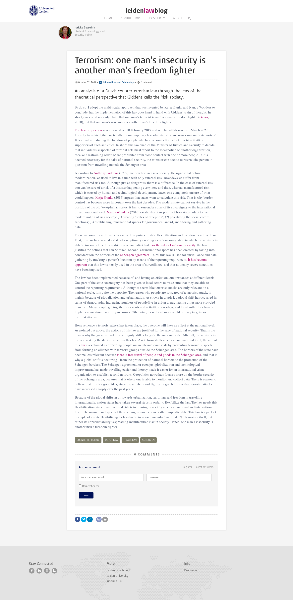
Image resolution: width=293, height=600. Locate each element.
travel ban (130, 440)
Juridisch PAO (114, 581)
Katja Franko (104, 197)
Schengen (148, 440)
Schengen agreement (134, 254)
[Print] (105, 519)
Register (187, 467)
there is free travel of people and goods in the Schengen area (159, 354)
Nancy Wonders (118, 212)
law (83, 345)
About (177, 18)
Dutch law (111, 440)
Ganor (204, 117)
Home (108, 18)
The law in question (88, 130)
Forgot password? (204, 467)
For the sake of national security (172, 245)
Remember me (90, 486)
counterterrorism (88, 440)
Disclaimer (190, 570)
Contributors (131, 18)
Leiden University (117, 576)
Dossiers (155, 18)
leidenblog (146, 10)
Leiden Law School (118, 570)
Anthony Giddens (106, 173)
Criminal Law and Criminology (118, 82)
